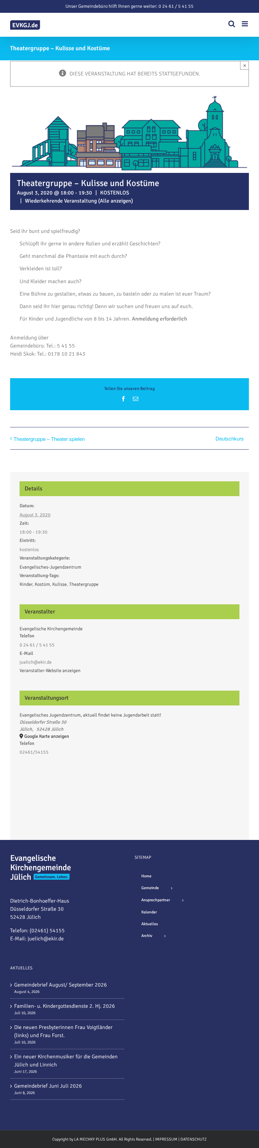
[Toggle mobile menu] (245, 23)
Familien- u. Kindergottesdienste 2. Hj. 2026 (64, 1006)
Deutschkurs (229, 438)
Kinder (26, 584)
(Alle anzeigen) (115, 201)
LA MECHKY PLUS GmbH (95, 1139)
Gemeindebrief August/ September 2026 (60, 984)
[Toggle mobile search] (231, 23)
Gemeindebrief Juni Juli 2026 (48, 1086)
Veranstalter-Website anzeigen (50, 670)
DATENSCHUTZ (193, 1139)
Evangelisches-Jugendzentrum (50, 567)
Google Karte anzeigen (46, 736)
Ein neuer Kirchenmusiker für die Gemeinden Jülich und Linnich (66, 1060)
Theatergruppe (83, 584)
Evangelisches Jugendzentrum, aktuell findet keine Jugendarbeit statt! (90, 715)
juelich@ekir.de (46, 938)
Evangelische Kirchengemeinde (51, 629)
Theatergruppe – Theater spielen (49, 438)
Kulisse (59, 584)
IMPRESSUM (166, 1139)
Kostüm (42, 584)
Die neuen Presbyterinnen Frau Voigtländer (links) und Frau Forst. (63, 1031)
